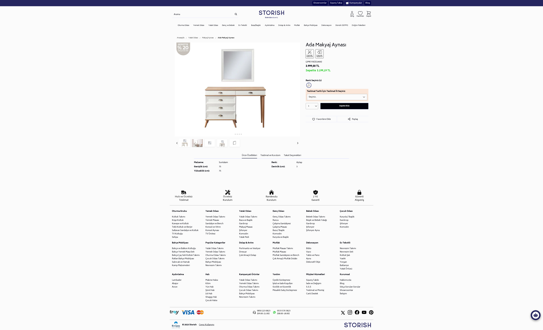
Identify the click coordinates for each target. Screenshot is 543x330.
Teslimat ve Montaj (315, 290)
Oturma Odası (183, 25)
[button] (184, 143)
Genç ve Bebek (228, 25)
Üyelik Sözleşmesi (281, 280)
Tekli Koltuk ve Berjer (182, 227)
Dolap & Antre (284, 25)
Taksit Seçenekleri (292, 155)
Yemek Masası (212, 220)
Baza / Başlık (279, 230)
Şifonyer (243, 230)
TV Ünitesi (210, 234)
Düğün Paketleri (358, 25)
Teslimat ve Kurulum (270, 155)
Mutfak (297, 25)
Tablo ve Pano (312, 255)
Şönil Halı (210, 290)
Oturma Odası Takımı (215, 255)
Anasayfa (180, 38)
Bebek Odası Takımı (315, 217)
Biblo (308, 248)
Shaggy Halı (211, 297)
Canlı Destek (312, 294)
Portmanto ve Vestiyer (249, 248)
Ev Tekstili (242, 25)
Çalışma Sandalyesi (282, 223)
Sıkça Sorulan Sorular (350, 287)
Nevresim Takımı (213, 265)
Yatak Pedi (244, 237)
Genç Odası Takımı (282, 217)
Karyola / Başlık (347, 217)
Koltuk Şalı (345, 255)
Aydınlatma (269, 25)
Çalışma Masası (280, 227)
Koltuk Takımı (178, 217)
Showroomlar (320, 3)
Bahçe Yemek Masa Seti (183, 252)
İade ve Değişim (313, 283)
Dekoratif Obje (313, 262)
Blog (367, 3)
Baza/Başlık (256, 25)
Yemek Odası (198, 25)
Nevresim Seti (346, 252)
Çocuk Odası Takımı (215, 258)
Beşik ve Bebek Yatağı (316, 220)
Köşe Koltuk (178, 220)
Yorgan (343, 262)
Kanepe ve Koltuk (180, 223)
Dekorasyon (326, 25)
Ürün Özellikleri (249, 155)
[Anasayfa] (271, 14)
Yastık (343, 258)
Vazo (308, 252)
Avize (174, 287)
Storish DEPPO (341, 25)
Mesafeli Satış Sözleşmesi (285, 290)
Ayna (308, 258)
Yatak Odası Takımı (248, 217)
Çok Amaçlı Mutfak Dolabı (285, 258)
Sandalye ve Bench (214, 223)
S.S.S (308, 287)
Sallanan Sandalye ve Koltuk (185, 230)
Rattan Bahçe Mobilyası (183, 258)
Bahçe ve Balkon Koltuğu (184, 248)
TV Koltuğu (177, 234)
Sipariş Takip (336, 3)
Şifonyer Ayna (313, 230)
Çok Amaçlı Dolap (247, 255)
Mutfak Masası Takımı (283, 248)
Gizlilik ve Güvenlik (282, 287)
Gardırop (243, 223)
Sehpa (175, 237)
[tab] (233, 134)
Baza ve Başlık (245, 220)
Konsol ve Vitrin (213, 227)
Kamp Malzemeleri (181, 265)
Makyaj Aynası (208, 38)
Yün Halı (209, 287)
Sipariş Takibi (312, 280)
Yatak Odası (213, 25)
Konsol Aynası (212, 230)
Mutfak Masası (279, 252)
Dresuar (243, 252)
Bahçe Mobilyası (310, 25)
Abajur (175, 283)
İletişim (343, 294)
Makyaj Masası (246, 227)
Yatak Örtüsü (346, 269)
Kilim (208, 283)
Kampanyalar (356, 3)
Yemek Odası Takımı (215, 217)
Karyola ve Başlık (281, 237)
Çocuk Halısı (211, 300)
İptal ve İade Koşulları (283, 283)
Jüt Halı (208, 294)
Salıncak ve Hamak (181, 262)
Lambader (177, 280)
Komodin (243, 234)
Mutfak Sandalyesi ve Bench (286, 255)
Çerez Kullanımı (206, 325)
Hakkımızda (345, 280)
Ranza (275, 220)
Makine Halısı (211, 280)
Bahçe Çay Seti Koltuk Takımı (186, 255)
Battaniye (344, 265)
